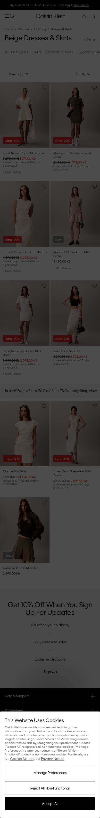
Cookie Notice (21, 758)
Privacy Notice (53, 758)
